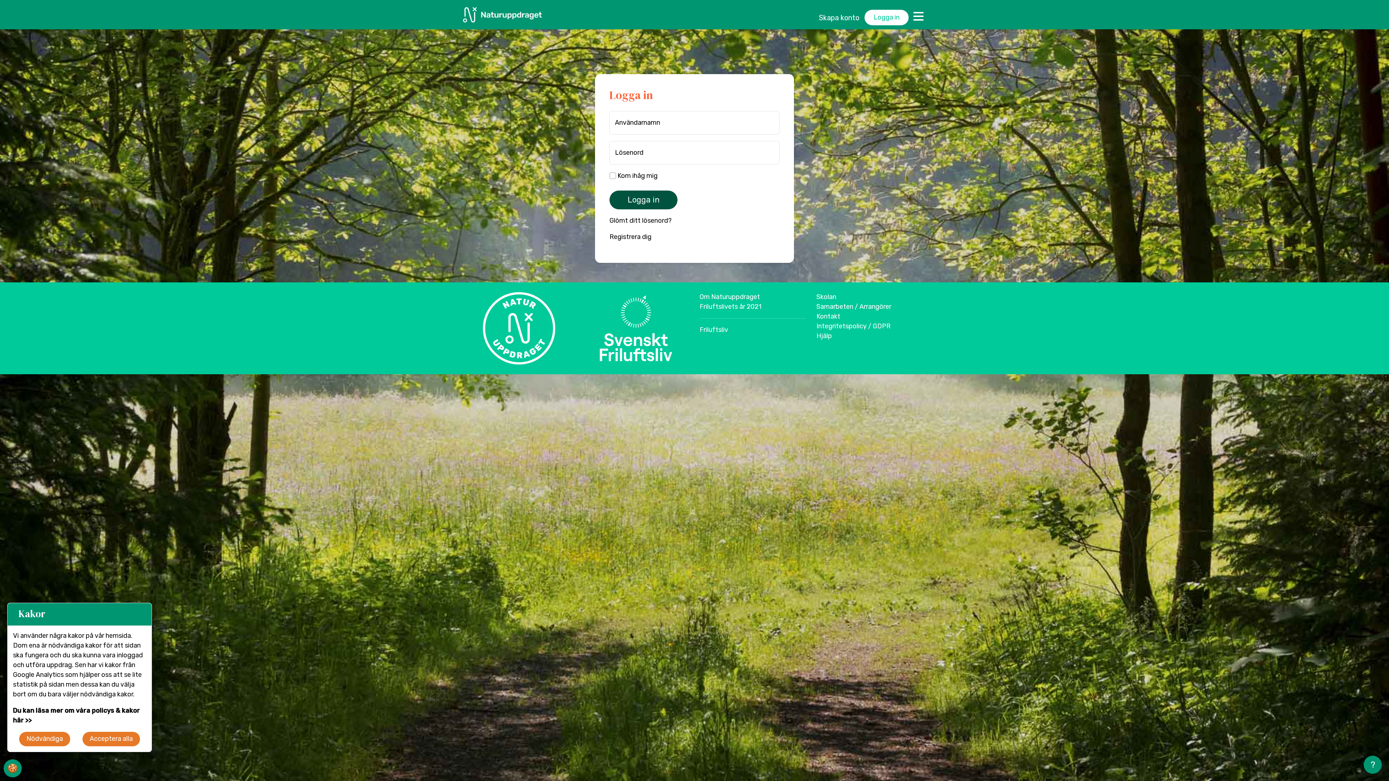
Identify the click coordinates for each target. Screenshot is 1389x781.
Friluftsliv (714, 330)
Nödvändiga (44, 739)
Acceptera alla (111, 739)
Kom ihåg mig (637, 176)
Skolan (826, 297)
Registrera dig (630, 237)
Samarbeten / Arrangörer (853, 307)
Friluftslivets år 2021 (730, 307)
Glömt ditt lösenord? (640, 221)
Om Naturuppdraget (730, 297)
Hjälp (824, 336)
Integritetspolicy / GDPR (853, 326)
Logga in (887, 17)
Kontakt (828, 316)
